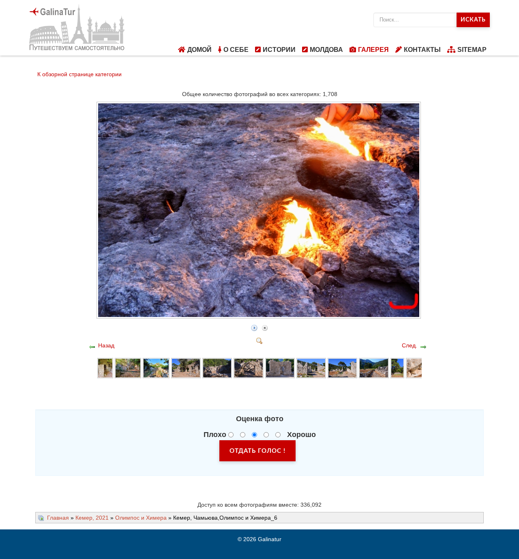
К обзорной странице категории (79, 74)
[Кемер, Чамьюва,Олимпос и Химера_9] (342, 367)
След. (409, 345)
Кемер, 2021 (92, 517)
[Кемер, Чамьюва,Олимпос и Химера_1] (105, 367)
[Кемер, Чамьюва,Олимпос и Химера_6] (259, 316)
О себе (236, 49)
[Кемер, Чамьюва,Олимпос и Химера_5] (217, 367)
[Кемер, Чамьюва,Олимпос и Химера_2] (128, 367)
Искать (473, 20)
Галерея (373, 49)
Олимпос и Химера (141, 517)
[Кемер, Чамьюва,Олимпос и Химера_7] (280, 367)
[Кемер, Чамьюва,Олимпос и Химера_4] (186, 367)
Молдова (326, 49)
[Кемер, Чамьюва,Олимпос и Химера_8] (311, 367)
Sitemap (472, 49)
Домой (199, 49)
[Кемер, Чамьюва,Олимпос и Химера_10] (373, 367)
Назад (106, 345)
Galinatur (269, 539)
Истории (279, 49)
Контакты (422, 49)
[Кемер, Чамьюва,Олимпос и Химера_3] (156, 367)
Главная (58, 517)
